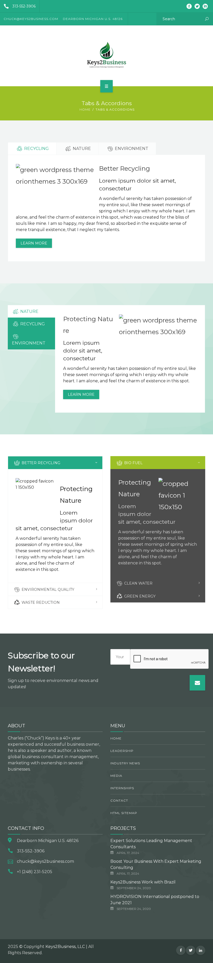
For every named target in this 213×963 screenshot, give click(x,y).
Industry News (125, 763)
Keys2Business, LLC (65, 946)
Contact (119, 800)
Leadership (122, 751)
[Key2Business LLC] (106, 55)
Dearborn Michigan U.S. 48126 (93, 19)
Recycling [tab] (36, 148)
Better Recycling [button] (40, 463)
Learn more (34, 243)
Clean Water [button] (137, 583)
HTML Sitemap (123, 813)
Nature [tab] (81, 148)
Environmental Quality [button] (47, 589)
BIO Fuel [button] (133, 463)
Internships (122, 788)
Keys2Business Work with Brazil (143, 882)
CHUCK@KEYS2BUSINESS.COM (31, 19)
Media (116, 776)
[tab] (55, 462)
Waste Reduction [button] (40, 602)
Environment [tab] (131, 148)
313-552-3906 (24, 6)
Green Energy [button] (139, 596)
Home (85, 109)
